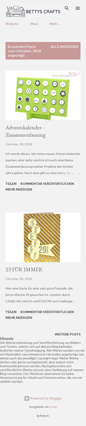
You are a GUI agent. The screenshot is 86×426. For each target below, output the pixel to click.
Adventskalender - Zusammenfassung (26, 131)
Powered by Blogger (46, 398)
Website (12, 24)
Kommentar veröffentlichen (47, 184)
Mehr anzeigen (19, 189)
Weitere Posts (67, 334)
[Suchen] (66, 8)
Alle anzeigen (64, 46)
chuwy (53, 406)
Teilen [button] (11, 184)
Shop (34, 24)
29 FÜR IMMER (24, 269)
